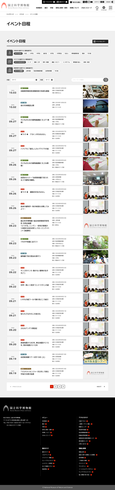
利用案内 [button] (39, 8)
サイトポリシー (83, 466)
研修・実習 (86, 62)
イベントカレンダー (100, 41)
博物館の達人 (77, 62)
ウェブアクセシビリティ (85, 472)
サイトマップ (82, 463)
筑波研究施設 (82, 429)
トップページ (10, 14)
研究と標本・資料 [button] (61, 8)
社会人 (67, 53)
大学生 (52, 53)
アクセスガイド (49, 2)
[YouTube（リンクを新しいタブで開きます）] (91, 2)
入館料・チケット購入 (84, 424)
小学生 (32, 53)
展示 (43, 424)
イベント (22, 14)
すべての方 (18, 53)
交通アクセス (82, 421)
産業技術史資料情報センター (87, 438)
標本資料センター (83, 441)
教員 (83, 53)
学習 (43, 426)
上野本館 (28, 71)
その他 (89, 53)
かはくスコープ (46, 435)
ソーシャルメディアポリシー (86, 469)
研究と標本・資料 (47, 429)
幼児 (25, 53)
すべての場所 (19, 71)
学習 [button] (51, 8)
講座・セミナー (56, 62)
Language (104, 9)
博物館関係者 (75, 53)
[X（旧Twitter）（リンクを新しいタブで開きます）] (84, 2)
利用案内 (44, 421)
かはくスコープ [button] (86, 8)
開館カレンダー (83, 426)
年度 (41, 80)
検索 (97, 9)
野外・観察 (46, 62)
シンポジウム (66, 62)
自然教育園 (48, 71)
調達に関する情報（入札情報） (87, 454)
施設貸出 (44, 469)
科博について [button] (74, 8)
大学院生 (59, 53)
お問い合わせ (82, 444)
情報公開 (81, 452)
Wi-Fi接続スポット (47, 466)
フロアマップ (45, 454)
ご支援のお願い (83, 460)
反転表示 (108, 2)
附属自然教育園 (83, 435)
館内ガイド (62, 2)
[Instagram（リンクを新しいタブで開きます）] (89, 2)
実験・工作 (37, 62)
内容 (8, 80)
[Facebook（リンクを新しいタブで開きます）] (86, 2)
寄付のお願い (77, 2)
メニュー (111, 9)
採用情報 (81, 457)
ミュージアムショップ (47, 460)
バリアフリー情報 (47, 457)
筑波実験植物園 (38, 71)
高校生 (45, 53)
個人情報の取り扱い (84, 474)
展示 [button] (46, 8)
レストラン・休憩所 (47, 463)
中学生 (38, 53)
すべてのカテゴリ (20, 62)
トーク (29, 62)
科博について (46, 432)
